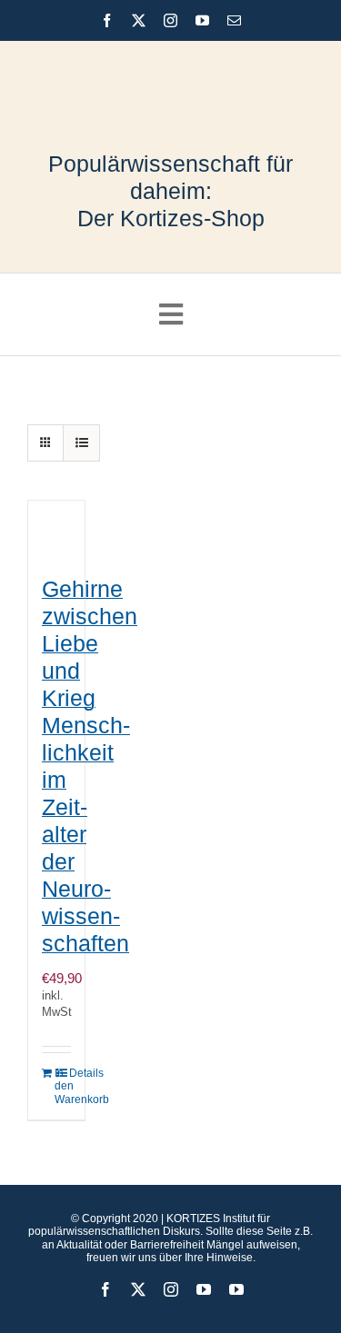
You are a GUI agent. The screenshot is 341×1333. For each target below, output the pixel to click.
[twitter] (138, 20)
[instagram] (170, 20)
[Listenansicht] (81, 443)
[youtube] (202, 20)
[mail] (234, 20)
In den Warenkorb (55, 1086)
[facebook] (107, 20)
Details (70, 1073)
